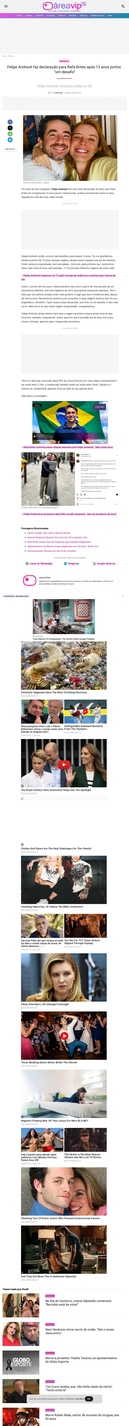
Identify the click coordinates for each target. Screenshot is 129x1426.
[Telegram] (10, 139)
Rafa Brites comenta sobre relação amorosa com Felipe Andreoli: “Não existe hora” (68, 447)
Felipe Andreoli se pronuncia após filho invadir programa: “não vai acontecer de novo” (70, 514)
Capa (4, 56)
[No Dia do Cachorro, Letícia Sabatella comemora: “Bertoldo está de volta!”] (21, 1305)
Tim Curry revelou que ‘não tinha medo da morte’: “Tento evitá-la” (79, 1388)
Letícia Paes (58, 93)
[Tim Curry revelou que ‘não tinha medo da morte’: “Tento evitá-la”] (21, 1391)
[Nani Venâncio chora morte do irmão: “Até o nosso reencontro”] (21, 1334)
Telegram (73, 563)
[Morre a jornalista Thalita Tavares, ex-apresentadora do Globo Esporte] (21, 1363)
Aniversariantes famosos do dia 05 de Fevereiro (51, 551)
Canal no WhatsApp (41, 563)
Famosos (11, 56)
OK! (89, 1399)
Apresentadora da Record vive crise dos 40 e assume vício (57, 537)
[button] (112, 6)
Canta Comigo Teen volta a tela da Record (48, 533)
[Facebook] (10, 122)
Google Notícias (106, 563)
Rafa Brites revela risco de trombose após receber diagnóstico (59, 542)
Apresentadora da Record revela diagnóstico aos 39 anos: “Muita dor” (63, 546)
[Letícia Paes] (50, 93)
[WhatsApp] (10, 133)
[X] (10, 127)
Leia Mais (80, 1399)
